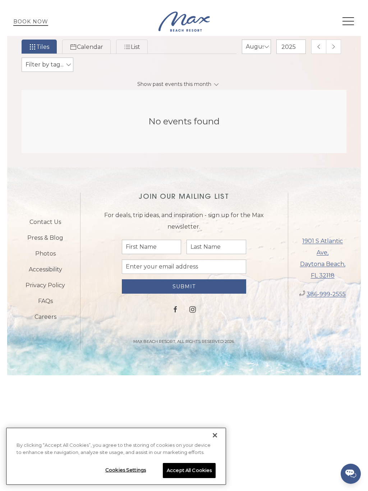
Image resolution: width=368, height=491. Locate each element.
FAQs (45, 301)
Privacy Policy (45, 285)
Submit (184, 286)
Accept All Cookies (189, 470)
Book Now (30, 21)
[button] (348, 21)
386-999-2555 (326, 294)
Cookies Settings (125, 470)
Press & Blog (45, 237)
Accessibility (45, 269)
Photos (45, 253)
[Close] (215, 435)
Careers (45, 316)
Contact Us (45, 222)
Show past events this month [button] (175, 84)
